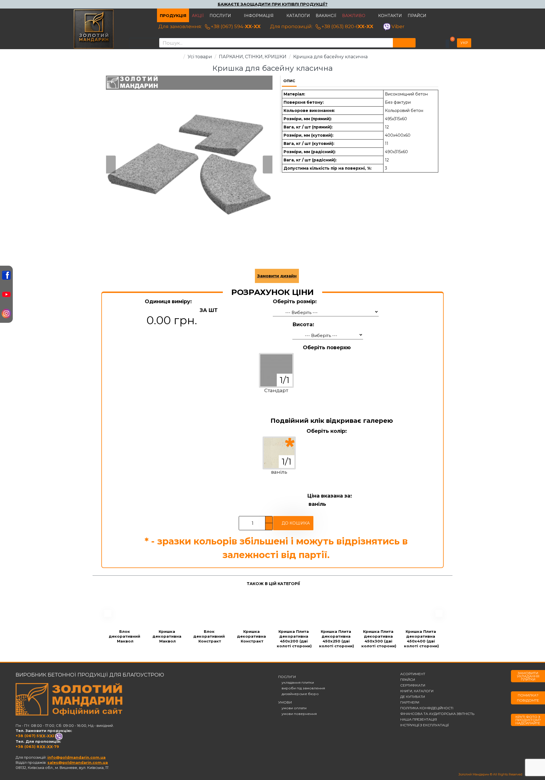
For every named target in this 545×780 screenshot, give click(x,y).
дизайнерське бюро (298, 693)
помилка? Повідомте (528, 697)
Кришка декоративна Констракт (252, 636)
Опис (289, 80)
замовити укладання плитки (528, 676)
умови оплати (292, 708)
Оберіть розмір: (295, 301)
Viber (397, 26)
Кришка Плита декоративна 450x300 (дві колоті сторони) (378, 638)
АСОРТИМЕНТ (412, 674)
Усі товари (200, 56)
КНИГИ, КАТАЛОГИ (416, 691)
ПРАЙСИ (407, 679)
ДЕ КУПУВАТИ (412, 696)
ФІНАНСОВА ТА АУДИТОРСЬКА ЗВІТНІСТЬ (437, 713)
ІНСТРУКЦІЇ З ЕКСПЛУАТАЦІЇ (424, 725)
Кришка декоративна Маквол (167, 636)
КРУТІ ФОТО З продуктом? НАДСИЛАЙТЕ (528, 720)
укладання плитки (296, 682)
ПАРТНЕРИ (409, 702)
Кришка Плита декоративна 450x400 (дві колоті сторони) (421, 638)
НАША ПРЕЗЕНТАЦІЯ (418, 719)
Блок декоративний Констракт (209, 636)
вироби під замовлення (301, 688)
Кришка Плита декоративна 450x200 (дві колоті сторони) (294, 638)
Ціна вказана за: (329, 496)
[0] (447, 43)
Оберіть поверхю (327, 347)
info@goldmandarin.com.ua (76, 757)
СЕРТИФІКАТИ (412, 685)
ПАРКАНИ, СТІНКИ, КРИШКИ (252, 56)
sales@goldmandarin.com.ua (77, 762)
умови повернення (297, 713)
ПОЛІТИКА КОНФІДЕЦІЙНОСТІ (426, 708)
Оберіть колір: (327, 431)
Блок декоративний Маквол (125, 636)
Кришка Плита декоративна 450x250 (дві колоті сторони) (336, 638)
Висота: (303, 324)
